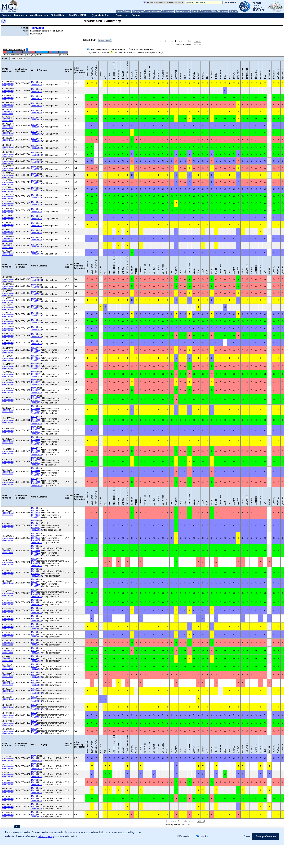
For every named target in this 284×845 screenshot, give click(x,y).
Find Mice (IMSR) (77, 15)
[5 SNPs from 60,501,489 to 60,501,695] (17, 52)
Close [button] (247, 836)
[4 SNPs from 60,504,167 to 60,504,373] (60, 52)
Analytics (203, 836)
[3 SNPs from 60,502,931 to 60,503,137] (40, 52)
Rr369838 (35, 398)
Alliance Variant (7, 85)
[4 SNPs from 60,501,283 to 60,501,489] (14, 52)
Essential (184, 836)
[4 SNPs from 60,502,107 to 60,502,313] (27, 52)
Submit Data (57, 15)
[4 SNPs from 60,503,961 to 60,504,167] (57, 52)
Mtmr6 (34, 82)
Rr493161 (35, 350)
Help (9, 11)
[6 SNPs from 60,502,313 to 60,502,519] (30, 52)
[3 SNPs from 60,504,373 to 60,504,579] (63, 52)
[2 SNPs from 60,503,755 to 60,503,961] (53, 52)
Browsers (136, 15)
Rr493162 (35, 540)
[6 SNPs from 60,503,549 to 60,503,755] (50, 52)
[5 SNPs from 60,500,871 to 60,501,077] (7, 52)
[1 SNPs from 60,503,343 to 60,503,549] (47, 52)
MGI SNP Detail (7, 83)
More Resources (38, 15)
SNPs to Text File (19, 59)
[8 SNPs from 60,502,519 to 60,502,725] (34, 52)
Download (19, 15)
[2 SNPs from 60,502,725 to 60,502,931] (37, 52)
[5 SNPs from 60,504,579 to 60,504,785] (66, 52)
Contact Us (121, 15)
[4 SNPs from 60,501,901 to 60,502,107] (24, 52)
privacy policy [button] (46, 836)
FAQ (14, 11)
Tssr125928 (37, 27)
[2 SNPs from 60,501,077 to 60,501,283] (10, 52)
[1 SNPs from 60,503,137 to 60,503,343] (43, 52)
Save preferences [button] (265, 836)
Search (5, 15)
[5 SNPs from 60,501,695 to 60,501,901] (20, 52)
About (3, 11)
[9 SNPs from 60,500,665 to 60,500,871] (4, 52)
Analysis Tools (102, 15)
